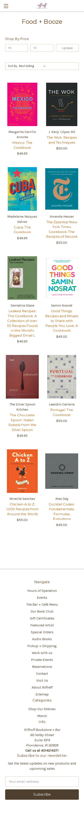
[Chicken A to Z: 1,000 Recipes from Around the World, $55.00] (22, 471)
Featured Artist (42, 625)
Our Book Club (42, 611)
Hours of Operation (42, 591)
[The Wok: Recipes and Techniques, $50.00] (61, 104)
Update (67, 48)
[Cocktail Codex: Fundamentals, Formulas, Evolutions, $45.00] (61, 471)
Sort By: (13, 66)
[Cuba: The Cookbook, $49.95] (22, 189)
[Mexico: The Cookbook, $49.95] (22, 104)
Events (42, 597)
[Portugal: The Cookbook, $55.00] (61, 377)
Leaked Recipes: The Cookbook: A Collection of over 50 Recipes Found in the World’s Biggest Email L (22, 323)
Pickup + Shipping (42, 646)
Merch (42, 716)
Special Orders (42, 632)
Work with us (42, 653)
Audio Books (42, 639)
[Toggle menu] (6, 6)
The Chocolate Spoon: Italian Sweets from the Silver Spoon (22, 422)
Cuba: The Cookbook (22, 229)
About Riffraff (42, 687)
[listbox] (33, 66)
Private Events (42, 660)
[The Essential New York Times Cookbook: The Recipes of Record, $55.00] (61, 189)
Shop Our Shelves (42, 709)
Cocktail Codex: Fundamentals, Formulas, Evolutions (62, 511)
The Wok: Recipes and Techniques (62, 139)
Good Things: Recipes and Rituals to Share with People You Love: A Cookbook (61, 320)
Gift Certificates (42, 618)
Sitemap (42, 694)
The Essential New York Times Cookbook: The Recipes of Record (61, 229)
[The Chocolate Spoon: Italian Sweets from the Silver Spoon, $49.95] (22, 377)
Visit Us (42, 680)
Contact (42, 673)
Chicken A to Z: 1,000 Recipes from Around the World (22, 509)
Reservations (42, 667)
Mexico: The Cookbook (22, 145)
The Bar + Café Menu (42, 604)
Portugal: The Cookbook (61, 412)
